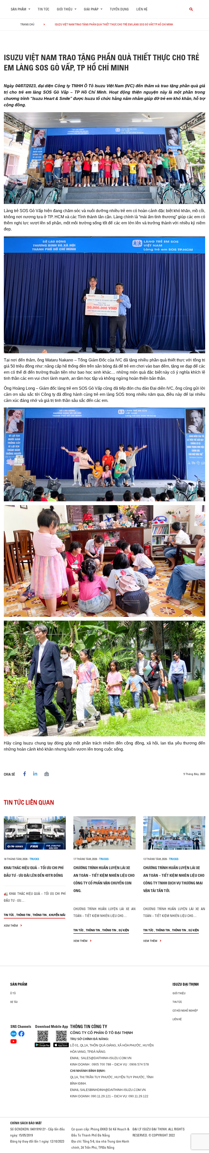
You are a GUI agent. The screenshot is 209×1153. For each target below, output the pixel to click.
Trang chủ (27, 24)
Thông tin (23, 915)
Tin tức (43, 9)
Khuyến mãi (57, 915)
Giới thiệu (179, 993)
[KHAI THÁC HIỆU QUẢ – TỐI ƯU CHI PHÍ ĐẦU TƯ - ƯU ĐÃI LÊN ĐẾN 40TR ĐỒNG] (35, 833)
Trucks (34, 859)
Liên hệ (142, 9)
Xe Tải (14, 1002)
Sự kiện (124, 930)
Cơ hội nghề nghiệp (185, 1010)
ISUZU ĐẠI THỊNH (186, 984)
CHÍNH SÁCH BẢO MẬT (26, 1123)
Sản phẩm (18, 984)
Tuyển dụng (119, 9)
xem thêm (11, 925)
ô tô (13, 993)
